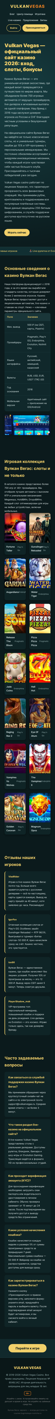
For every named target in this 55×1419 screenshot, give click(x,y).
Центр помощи (25, 14)
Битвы (43, 20)
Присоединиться (35, 27)
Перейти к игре (27, 1348)
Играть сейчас (17, 232)
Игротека (40, 14)
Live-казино (14, 20)
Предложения (30, 20)
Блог (12, 14)
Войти (13, 27)
